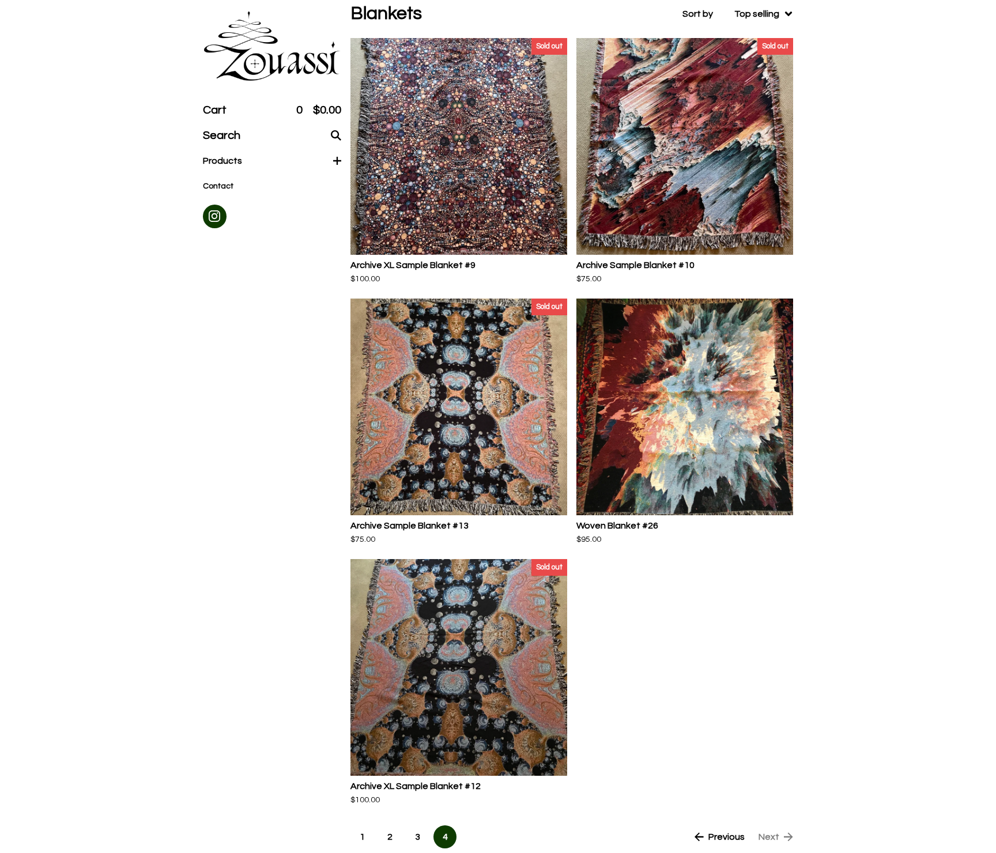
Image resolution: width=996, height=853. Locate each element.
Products (222, 160)
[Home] (272, 47)
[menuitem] (737, 14)
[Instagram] (215, 216)
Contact (218, 186)
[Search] (336, 135)
